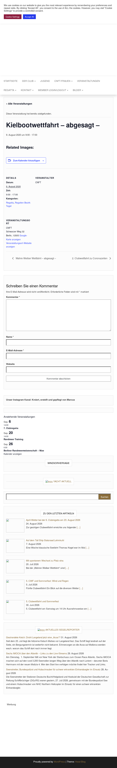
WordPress (59, 761)
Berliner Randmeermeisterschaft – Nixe (24, 450)
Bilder (77, 90)
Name (10, 336)
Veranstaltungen (88, 80)
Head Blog (80, 761)
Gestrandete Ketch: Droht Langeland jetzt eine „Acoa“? (33, 637)
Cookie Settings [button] (13, 16)
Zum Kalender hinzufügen (26, 160)
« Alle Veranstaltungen (19, 103)
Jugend (45, 80)
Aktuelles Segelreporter (62, 629)
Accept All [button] (29, 16)
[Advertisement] (62, 727)
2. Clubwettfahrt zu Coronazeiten (90, 258)
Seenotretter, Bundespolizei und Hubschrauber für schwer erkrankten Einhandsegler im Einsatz (53, 669)
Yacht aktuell (62, 481)
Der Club (28, 80)
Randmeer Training (13, 439)
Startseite (11, 80)
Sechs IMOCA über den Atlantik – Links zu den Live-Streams (36, 653)
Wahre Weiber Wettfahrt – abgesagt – (35, 258)
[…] (78, 527)
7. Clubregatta (11, 428)
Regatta (9, 90)
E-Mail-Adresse (15, 350)
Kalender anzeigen (13, 453)
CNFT (58, 39)
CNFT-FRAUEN (62, 80)
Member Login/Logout (52, 90)
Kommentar (13, 297)
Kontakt (26, 90)
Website (10, 364)
